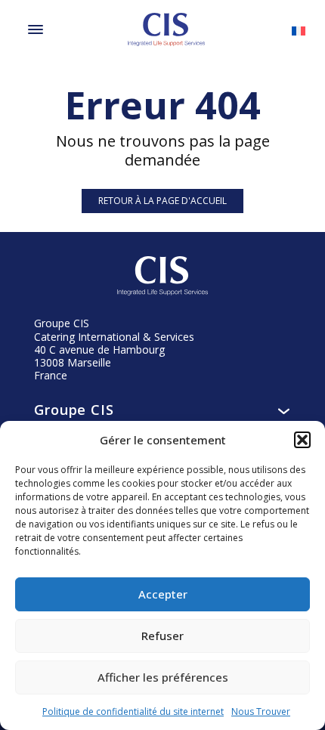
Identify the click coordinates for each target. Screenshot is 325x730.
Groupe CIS (74, 410)
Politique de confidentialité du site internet (133, 711)
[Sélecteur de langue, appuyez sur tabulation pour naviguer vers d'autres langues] (298, 29)
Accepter (162, 594)
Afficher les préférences (163, 677)
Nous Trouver (260, 711)
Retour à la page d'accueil (162, 200)
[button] (302, 439)
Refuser (162, 635)
